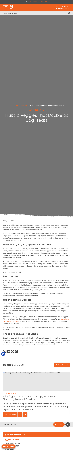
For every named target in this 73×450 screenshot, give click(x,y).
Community (24, 106)
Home (11, 106)
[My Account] (69, 13)
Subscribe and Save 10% (38, 2)
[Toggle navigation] (5, 7)
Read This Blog (10, 414)
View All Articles (62, 365)
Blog (16, 106)
